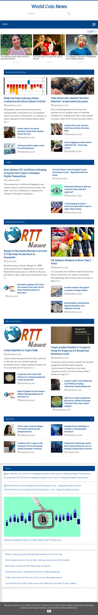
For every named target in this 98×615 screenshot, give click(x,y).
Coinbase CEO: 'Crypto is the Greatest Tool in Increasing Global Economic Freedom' (30, 446)
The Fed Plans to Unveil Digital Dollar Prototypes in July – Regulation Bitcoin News (70, 172)
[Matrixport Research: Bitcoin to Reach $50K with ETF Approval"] (42, 536)
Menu (5, 24)
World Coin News (49, 6)
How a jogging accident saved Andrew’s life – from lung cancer (77, 145)
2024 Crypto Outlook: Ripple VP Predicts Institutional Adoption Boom (30, 429)
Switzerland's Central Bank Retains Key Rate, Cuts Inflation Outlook (76, 306)
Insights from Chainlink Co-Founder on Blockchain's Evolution (77, 429)
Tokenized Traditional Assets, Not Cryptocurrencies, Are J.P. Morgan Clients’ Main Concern (78, 446)
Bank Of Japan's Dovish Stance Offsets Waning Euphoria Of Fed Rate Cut (31, 394)
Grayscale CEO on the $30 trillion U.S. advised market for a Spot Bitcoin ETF (31, 377)
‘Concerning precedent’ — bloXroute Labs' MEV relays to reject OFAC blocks (78, 206)
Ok (49, 611)
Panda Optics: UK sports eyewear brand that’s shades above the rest (30, 131)
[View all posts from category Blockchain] (91, 419)
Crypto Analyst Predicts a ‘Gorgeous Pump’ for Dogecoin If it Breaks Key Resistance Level (70, 350)
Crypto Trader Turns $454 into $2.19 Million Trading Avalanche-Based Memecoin (78, 384)
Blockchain (10, 419)
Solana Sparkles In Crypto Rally (21, 350)
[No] (95, 608)
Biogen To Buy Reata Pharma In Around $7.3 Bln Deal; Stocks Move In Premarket (25, 254)
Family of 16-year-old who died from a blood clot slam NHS (76, 128)
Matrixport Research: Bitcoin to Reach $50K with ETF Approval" (77, 189)
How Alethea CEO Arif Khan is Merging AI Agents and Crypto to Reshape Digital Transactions (25, 173)
